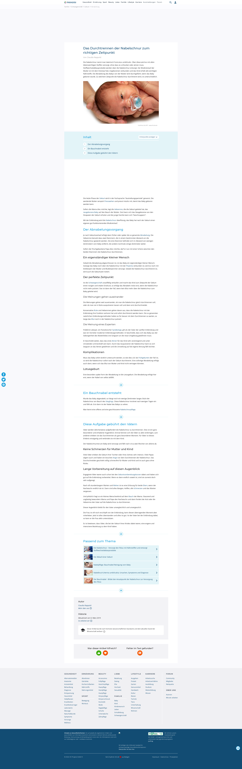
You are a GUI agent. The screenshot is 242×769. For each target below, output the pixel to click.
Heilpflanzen (68, 699)
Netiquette (170, 684)
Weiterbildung (150, 690)
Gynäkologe (117, 330)
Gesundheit (87, 2)
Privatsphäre (174, 757)
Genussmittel (136, 687)
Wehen (116, 485)
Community (170, 678)
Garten (133, 684)
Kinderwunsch (119, 706)
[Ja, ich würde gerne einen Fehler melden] (139, 653)
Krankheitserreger (70, 705)
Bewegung (85, 701)
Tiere (133, 702)
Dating (116, 681)
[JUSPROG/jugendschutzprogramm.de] (155, 733)
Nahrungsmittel (87, 690)
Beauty (111, 2)
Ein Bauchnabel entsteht (98, 148)
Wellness (67, 723)
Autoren (169, 695)
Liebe (117, 2)
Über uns (171, 690)
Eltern (145, 485)
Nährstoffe (86, 687)
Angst (115, 457)
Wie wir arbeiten (172, 698)
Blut (93, 319)
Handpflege (103, 690)
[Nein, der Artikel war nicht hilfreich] (105, 653)
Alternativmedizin (70, 678)
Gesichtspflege (104, 684)
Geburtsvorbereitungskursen (129, 474)
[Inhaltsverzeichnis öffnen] (238, 748)
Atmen (114, 341)
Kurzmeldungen (149, 2)
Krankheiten (68, 702)
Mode (101, 705)
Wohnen (134, 711)
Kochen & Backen (88, 684)
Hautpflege (102, 693)
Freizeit (133, 681)
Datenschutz (165, 757)
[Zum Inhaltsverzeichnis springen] (121, 385)
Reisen (133, 696)
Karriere (138, 2)
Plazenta (129, 266)
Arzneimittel (68, 684)
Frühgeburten (144, 358)
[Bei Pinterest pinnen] (4, 385)
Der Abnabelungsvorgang (99, 144)
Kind (116, 704)
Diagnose (67, 690)
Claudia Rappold (84, 605)
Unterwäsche (103, 714)
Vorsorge (67, 720)
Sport (105, 2)
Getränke (85, 681)
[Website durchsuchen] (170, 2)
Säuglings (109, 401)
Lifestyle (131, 2)
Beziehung (118, 678)
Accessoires (103, 678)
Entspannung (69, 693)
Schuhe (101, 711)
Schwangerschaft (76, 7)
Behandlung (68, 687)
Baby (116, 701)
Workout (85, 704)
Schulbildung (119, 712)
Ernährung (97, 2)
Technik (134, 699)
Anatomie (67, 681)
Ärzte (96, 310)
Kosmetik (102, 702)
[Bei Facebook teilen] (4, 374)
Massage (67, 711)
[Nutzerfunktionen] (175, 2)
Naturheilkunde (69, 714)
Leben (116, 709)
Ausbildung (149, 684)
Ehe (115, 684)
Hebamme (118, 209)
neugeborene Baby (90, 212)
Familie (123, 2)
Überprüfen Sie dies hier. (127, 749)
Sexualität (117, 690)
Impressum (155, 757)
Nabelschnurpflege (127, 409)
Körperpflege (103, 696)
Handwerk (134, 690)
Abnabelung (145, 235)
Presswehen (109, 201)
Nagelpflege (103, 708)
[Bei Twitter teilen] (4, 379)
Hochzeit (117, 687)
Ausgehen (134, 678)
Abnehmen (86, 678)
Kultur (133, 693)
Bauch (131, 496)
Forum (159, 2)
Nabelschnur (111, 220)
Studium (148, 687)
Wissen (148, 693)
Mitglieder (169, 681)
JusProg (150, 741)
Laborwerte (68, 708)
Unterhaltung (136, 705)
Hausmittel (68, 696)
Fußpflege (102, 681)
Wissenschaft (135, 708)
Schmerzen (138, 488)
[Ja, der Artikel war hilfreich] (98, 653)
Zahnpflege (103, 717)
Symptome (68, 717)
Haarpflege (102, 687)
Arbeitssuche (150, 678)
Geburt (86, 7)
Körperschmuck (104, 699)
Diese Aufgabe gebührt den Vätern (103, 153)
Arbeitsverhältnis (151, 681)
